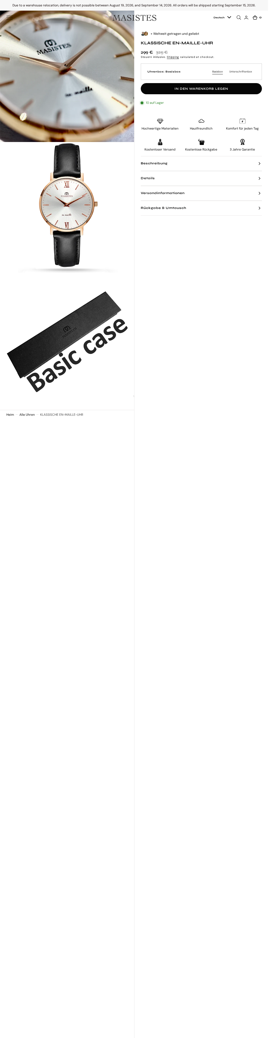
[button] (9, 17)
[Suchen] (240, 17)
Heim (10, 415)
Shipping (173, 57)
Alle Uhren (27, 415)
